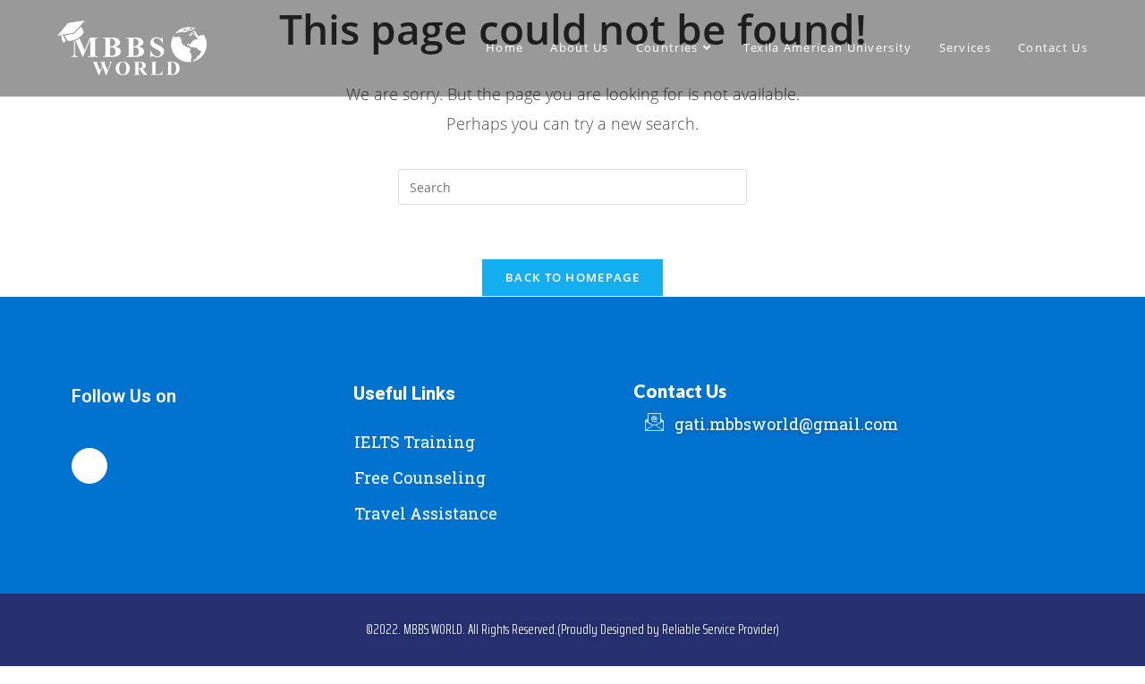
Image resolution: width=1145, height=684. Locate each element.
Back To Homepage (572, 277)
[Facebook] (89, 466)
